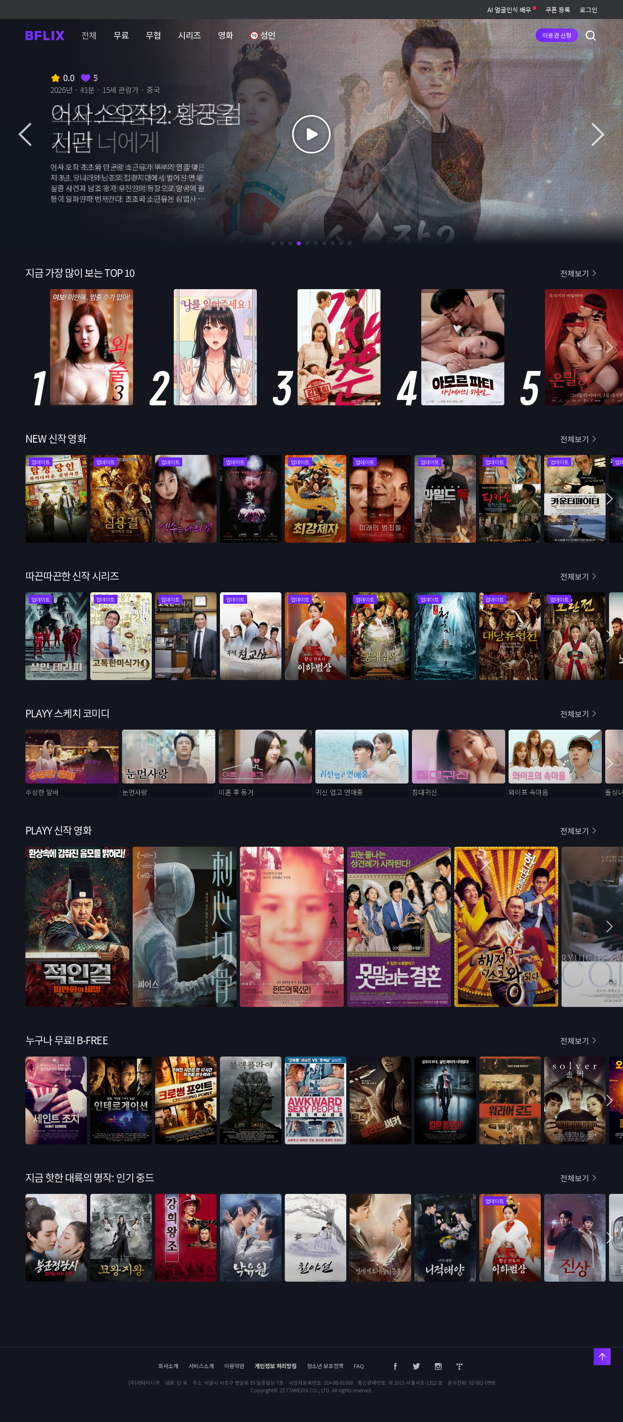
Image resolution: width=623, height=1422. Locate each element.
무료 (121, 35)
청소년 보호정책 (325, 1366)
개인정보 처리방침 (276, 1366)
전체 (89, 35)
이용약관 (234, 1366)
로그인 (589, 9)
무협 (153, 35)
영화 (225, 35)
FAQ (359, 1366)
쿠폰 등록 (557, 9)
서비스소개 (201, 1366)
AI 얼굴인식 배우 (510, 9)
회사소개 (168, 1366)
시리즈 (189, 35)
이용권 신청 (556, 35)
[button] (609, 636)
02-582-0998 (482, 1382)
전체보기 (574, 576)
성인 (267, 35)
